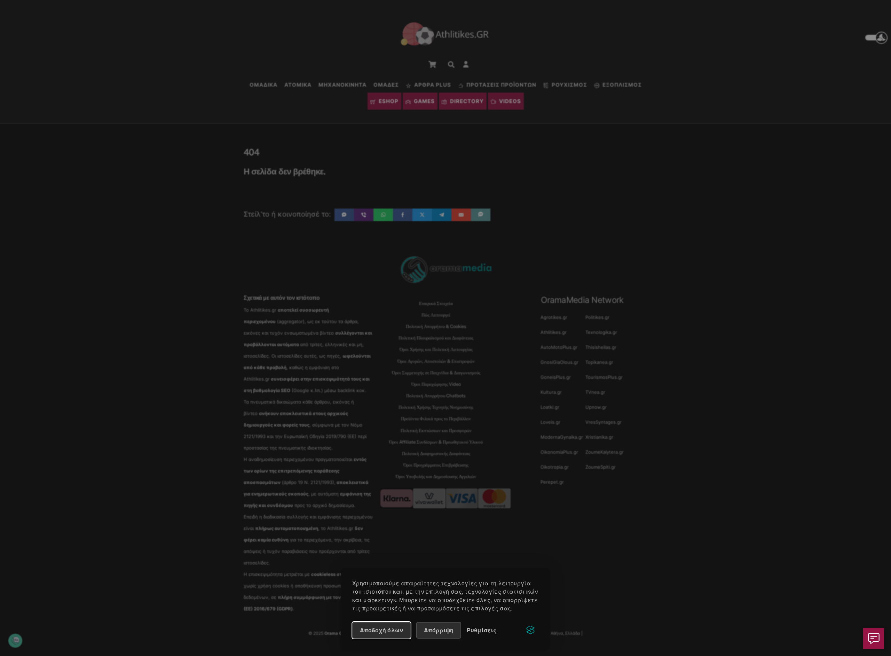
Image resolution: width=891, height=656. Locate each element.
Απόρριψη (439, 630)
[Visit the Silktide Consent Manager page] (530, 630)
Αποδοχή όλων (381, 630)
